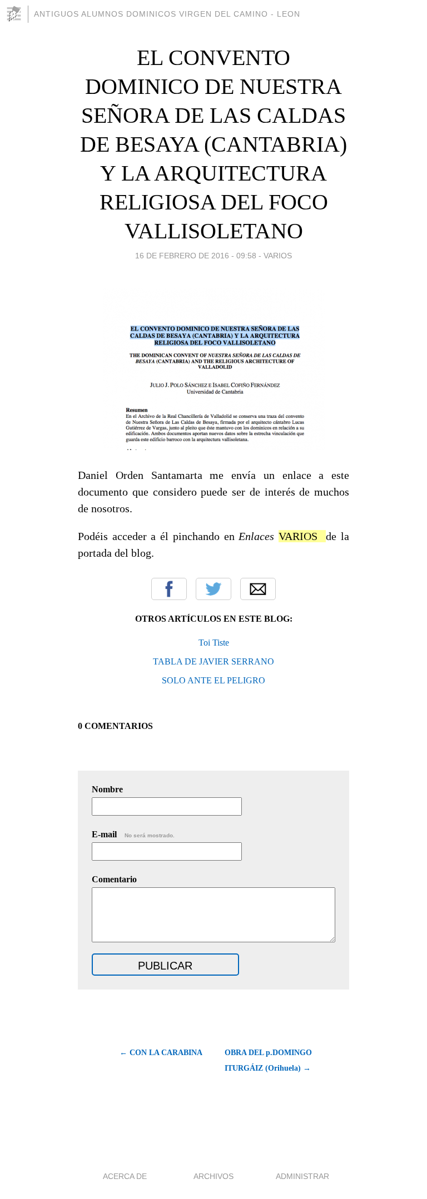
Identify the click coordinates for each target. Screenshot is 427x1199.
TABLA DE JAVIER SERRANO (213, 661)
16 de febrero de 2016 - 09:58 (195, 255)
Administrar (302, 1176)
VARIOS (278, 255)
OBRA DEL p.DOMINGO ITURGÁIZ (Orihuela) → (268, 1060)
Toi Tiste (213, 642)
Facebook (169, 589)
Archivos (213, 1176)
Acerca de (125, 1176)
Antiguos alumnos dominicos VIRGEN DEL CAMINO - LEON (167, 13)
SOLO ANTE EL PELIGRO (213, 680)
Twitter (213, 589)
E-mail (133, 834)
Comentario (114, 879)
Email (258, 589)
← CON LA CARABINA (161, 1052)
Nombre (107, 789)
